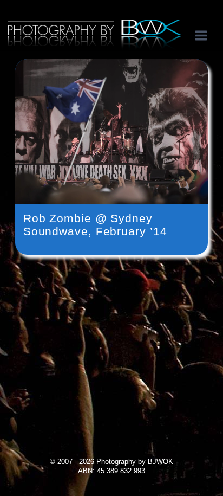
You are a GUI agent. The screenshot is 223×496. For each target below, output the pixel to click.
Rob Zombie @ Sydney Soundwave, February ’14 (95, 225)
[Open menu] (206, 35)
